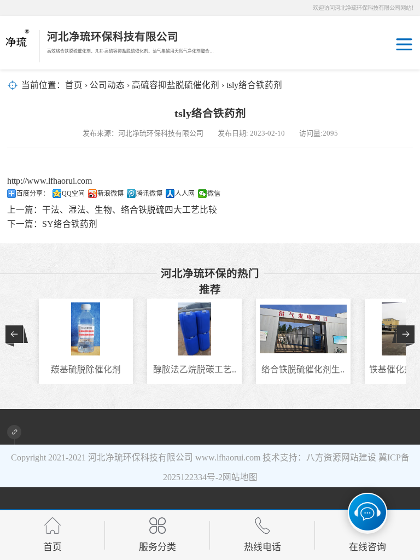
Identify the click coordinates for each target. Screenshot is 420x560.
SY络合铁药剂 (69, 224)
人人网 (185, 193)
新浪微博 (110, 193)
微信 (213, 193)
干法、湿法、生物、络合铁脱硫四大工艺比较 (129, 209)
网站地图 (240, 477)
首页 (74, 85)
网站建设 (358, 457)
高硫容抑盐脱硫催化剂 (175, 85)
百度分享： (32, 193)
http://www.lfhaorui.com (49, 180)
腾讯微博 (149, 193)
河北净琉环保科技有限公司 (140, 457)
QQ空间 (73, 193)
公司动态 (107, 85)
